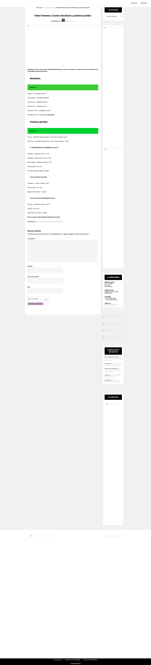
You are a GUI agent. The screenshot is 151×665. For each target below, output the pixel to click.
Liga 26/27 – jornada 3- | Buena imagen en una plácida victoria (113, 358)
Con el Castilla (40, 222)
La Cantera (60, 222)
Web (29, 287)
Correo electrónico (33, 277)
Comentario (32, 239)
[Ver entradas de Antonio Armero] (63, 20)
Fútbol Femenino (51, 222)
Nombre (30, 266)
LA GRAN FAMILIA (12, 3)
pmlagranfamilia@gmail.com (111, 305)
